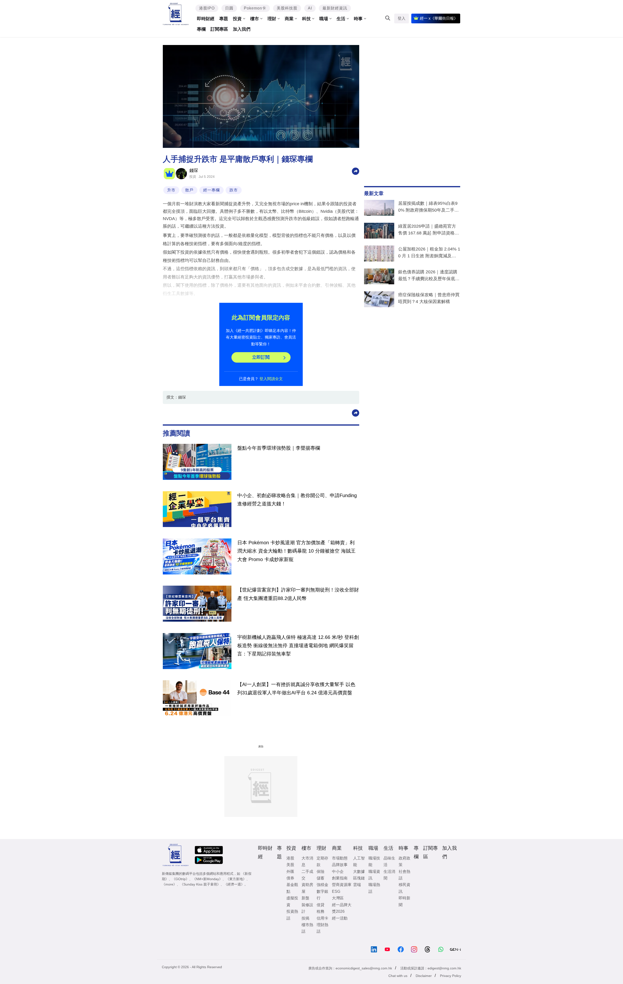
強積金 (322, 885)
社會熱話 (404, 874)
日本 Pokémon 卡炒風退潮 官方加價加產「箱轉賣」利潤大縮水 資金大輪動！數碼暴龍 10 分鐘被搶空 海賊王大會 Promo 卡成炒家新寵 (296, 551)
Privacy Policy (450, 976)
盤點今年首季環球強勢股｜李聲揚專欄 (278, 448)
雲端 (357, 885)
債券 (290, 878)
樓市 (254, 18)
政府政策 (404, 861)
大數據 (359, 871)
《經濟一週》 (234, 884)
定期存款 (322, 861)
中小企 (338, 871)
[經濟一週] (176, 14)
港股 (290, 858)
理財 (271, 18)
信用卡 (322, 918)
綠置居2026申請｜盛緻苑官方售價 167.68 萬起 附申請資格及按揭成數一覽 (428, 230)
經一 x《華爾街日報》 (439, 18)
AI (310, 8)
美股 (290, 865)
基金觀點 (292, 888)
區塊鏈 (359, 878)
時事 (358, 18)
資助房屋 (307, 888)
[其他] (355, 171)
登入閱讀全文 (271, 379)
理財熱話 (322, 928)
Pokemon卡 (255, 8)
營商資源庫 (341, 885)
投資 (237, 18)
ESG (336, 891)
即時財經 (205, 18)
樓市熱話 (307, 928)
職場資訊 (374, 874)
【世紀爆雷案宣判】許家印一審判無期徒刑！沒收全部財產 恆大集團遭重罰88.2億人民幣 (298, 594)
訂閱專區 (219, 29)
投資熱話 (292, 914)
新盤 (305, 898)
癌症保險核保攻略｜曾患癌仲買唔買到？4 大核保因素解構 (428, 298)
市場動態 (340, 858)
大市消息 (307, 861)
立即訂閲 (261, 357)
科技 (306, 18)
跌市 (233, 190)
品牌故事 (340, 865)
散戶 (189, 190)
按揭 (305, 918)
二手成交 (307, 874)
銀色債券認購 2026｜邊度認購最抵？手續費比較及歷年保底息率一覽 (428, 276)
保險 (320, 871)
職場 (323, 18)
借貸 (320, 905)
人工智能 (359, 861)
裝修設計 (307, 908)
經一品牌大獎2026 (341, 908)
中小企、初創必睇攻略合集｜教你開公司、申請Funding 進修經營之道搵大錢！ (297, 499)
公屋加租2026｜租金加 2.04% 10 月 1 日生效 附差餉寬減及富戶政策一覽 (429, 253)
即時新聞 (404, 901)
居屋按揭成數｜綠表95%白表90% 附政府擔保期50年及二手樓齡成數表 (428, 208)
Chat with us (397, 976)
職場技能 (374, 861)
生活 (341, 18)
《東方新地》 (236, 879)
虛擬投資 (292, 901)
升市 (171, 190)
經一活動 (340, 918)
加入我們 (241, 29)
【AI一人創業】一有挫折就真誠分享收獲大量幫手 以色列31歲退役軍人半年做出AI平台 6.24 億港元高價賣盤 (296, 688)
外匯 (290, 871)
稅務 (320, 911)
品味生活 (389, 861)
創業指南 (340, 878)
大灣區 (338, 898)
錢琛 (193, 170)
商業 (289, 18)
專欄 (201, 29)
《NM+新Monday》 (207, 879)
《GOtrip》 (180, 879)
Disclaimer (424, 976)
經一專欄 (211, 190)
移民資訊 (404, 888)
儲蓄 (320, 878)
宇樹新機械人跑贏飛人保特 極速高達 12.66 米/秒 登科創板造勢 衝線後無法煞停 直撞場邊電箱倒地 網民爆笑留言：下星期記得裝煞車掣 (298, 646)
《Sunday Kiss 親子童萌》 (200, 884)
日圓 (229, 8)
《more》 (169, 884)
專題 (223, 18)
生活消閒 (389, 874)
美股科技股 (287, 8)
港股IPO (207, 8)
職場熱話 (374, 888)
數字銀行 (322, 894)
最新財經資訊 (334, 8)
